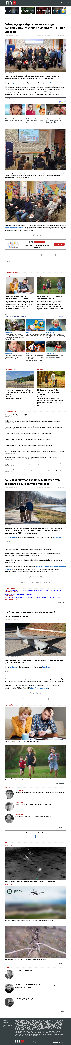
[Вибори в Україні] (59, 14)
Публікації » (9, 705)
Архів (3, 1027)
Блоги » (7, 787)
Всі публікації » (61, 784)
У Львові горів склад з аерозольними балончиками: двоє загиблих (28, 433)
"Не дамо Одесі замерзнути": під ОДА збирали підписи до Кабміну (27, 439)
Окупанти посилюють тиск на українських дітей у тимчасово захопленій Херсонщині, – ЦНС (32, 598)
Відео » (7, 842)
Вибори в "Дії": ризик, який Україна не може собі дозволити (33, 804)
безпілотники (43, 699)
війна (25, 699)
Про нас (4, 1020)
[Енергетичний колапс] (12, 14)
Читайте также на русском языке (44, 35)
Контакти (5, 1022)
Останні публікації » (12, 272)
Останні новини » (11, 411)
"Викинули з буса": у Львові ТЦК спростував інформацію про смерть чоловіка (31, 415)
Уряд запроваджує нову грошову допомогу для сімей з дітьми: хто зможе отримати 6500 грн (33, 590)
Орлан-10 (55, 699)
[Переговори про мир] (43, 14)
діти (31, 582)
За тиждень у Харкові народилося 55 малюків (18, 594)
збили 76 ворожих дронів (39, 688)
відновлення (59, 255)
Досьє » (7, 967)
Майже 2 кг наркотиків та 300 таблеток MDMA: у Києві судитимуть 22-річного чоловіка (35, 451)
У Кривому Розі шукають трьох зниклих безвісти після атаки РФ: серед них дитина (33, 427)
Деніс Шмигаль (24, 582)
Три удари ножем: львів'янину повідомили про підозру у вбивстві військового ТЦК (33, 464)
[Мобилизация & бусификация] (28, 14)
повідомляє (14, 83)
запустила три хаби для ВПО (15, 228)
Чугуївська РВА (24, 255)
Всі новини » (62, 603)
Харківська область (13, 255)
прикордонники (33, 699)
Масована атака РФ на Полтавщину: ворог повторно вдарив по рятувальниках (32, 458)
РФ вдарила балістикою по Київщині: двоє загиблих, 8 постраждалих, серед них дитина (35, 470)
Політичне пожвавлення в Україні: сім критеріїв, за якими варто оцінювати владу (33, 421)
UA (61, 3)
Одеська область (17, 699)
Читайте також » (10, 588)
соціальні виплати (39, 582)
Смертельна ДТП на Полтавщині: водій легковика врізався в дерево (28, 445)
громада (51, 255)
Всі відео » (62, 963)
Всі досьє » (62, 1011)
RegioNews (50, 83)
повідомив (14, 537)
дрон (50, 699)
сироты (48, 582)
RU (64, 3)
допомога (45, 255)
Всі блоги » (62, 827)
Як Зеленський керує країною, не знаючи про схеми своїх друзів (34, 816)
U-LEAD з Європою (35, 255)
